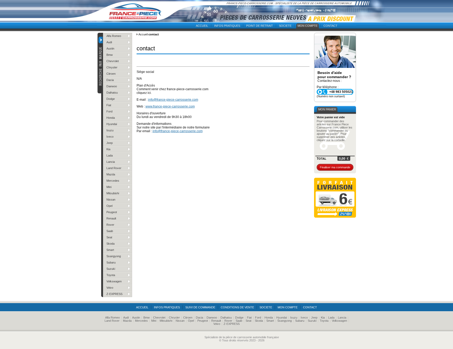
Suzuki (110, 268)
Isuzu (110, 130)
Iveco (110, 136)
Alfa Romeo (113, 35)
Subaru (111, 262)
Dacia (110, 80)
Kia (108, 149)
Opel (109, 205)
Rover (110, 224)
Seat (109, 237)
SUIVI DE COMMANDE (200, 307)
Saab (109, 231)
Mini (108, 187)
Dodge (110, 98)
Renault (111, 218)
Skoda (110, 243)
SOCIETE (285, 25)
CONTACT (330, 25)
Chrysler (111, 67)
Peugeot (111, 212)
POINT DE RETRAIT (259, 25)
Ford (109, 111)
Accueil (143, 34)
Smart (110, 249)
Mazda (110, 174)
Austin (110, 48)
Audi (109, 42)
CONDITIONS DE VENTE (237, 307)
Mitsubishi (112, 193)
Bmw (109, 54)
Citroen (111, 73)
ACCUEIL (202, 25)
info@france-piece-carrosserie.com (173, 99)
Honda (110, 117)
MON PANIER (327, 109)
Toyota (110, 275)
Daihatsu (112, 92)
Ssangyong (113, 256)
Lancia (110, 161)
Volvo (109, 287)
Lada (109, 155)
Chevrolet (112, 61)
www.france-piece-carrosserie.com (170, 106)
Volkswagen (114, 281)
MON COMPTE (307, 25)
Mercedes (112, 180)
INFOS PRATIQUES (227, 25)
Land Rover (113, 168)
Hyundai (111, 124)
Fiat (108, 105)
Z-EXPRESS (114, 294)
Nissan (110, 199)
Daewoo (111, 86)
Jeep (109, 142)
